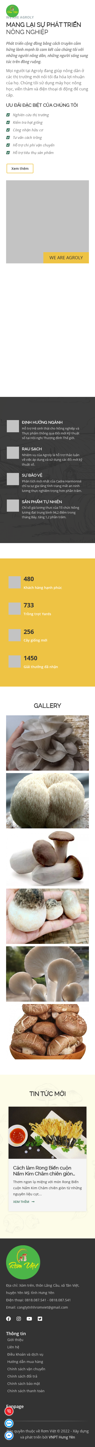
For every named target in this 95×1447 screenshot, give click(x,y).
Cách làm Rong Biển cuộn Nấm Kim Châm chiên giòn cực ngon (43, 1173)
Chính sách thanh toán (26, 1391)
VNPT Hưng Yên (62, 1437)
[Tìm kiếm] (89, 12)
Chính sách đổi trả (22, 1376)
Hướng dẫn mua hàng (25, 1361)
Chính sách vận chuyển (26, 1369)
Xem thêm (19, 168)
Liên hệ (13, 1347)
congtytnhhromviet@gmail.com (42, 1307)
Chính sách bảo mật (23, 1383)
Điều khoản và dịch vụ (25, 1354)
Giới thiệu (15, 1339)
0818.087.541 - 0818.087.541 (48, 1300)
